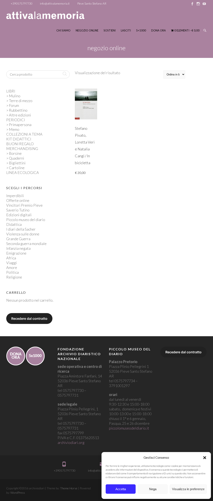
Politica (12, 272)
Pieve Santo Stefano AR (91, 3)
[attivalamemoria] (45, 15)
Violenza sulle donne (22, 234)
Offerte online (17, 200)
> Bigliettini (16, 163)
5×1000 (141, 30)
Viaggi (11, 262)
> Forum (12, 105)
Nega (152, 489)
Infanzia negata (18, 248)
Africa (11, 258)
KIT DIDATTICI (18, 139)
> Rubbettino (16, 110)
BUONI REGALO (20, 143)
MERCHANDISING (22, 148)
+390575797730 (21, 3)
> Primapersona (18, 124)
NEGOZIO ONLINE (87, 30)
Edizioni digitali (19, 214)
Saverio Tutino (18, 210)
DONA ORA (158, 30)
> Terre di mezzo (19, 100)
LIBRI (10, 91)
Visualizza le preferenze (188, 489)
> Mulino (13, 96)
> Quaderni (15, 158)
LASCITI (126, 30)
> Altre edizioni (18, 115)
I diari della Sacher (21, 229)
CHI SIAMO (63, 30)
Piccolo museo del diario (25, 219)
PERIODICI (15, 119)
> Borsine (14, 153)
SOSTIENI (110, 30)
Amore (11, 267)
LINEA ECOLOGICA (22, 172)
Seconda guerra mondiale (26, 243)
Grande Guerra (18, 238)
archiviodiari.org (71, 442)
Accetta (120, 489)
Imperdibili (15, 195)
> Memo (12, 129)
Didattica (14, 224)
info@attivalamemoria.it (55, 3)
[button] (205, 458)
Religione (14, 277)
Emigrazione (16, 253)
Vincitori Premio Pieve (24, 205)
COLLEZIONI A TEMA (24, 134)
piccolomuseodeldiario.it (129, 428)
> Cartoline (15, 167)
